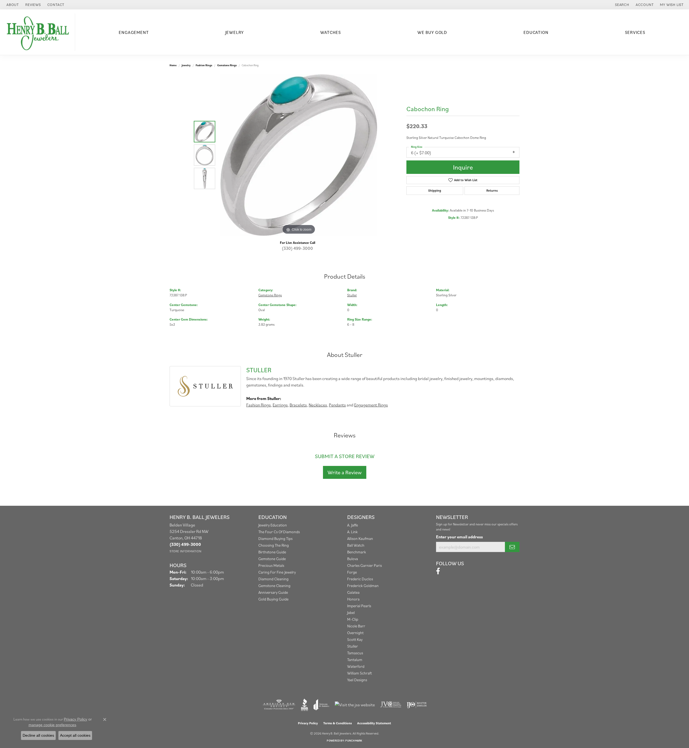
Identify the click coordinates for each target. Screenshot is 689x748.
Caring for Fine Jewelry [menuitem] (277, 572)
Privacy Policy (308, 723)
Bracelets (298, 405)
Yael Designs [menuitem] (357, 679)
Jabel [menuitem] (351, 612)
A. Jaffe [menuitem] (352, 525)
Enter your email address (459, 536)
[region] (298, 155)
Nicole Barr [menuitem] (356, 625)
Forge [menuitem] (352, 572)
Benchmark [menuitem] (356, 551)
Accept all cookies (75, 735)
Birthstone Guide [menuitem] (272, 551)
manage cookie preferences (52, 725)
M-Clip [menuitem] (352, 619)
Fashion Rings (204, 65)
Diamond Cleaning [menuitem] (273, 578)
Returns (492, 190)
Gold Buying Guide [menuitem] (273, 599)
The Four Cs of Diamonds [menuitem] (279, 531)
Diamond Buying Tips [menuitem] (275, 538)
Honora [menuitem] (353, 599)
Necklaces (318, 405)
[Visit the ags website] (279, 704)
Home (173, 65)
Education (535, 32)
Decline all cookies (38, 735)
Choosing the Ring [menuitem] (273, 545)
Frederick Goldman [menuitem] (363, 585)
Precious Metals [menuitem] (271, 565)
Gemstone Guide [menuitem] (272, 558)
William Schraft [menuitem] (359, 673)
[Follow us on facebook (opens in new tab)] (438, 571)
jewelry (186, 65)
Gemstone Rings (227, 65)
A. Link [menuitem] (352, 531)
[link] (12, 4)
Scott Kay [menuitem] (355, 639)
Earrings (280, 405)
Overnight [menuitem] (355, 632)
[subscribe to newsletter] (512, 547)
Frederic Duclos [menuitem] (360, 578)
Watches (330, 32)
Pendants (337, 405)
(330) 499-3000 (297, 248)
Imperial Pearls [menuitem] (359, 605)
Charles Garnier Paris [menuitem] (364, 565)
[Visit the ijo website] (417, 704)
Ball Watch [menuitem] (355, 545)
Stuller (352, 295)
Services (635, 32)
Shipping (434, 190)
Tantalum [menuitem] (354, 659)
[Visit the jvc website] (390, 704)
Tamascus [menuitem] (355, 652)
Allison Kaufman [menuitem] (360, 538)
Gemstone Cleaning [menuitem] (274, 585)
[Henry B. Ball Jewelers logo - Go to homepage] (39, 32)
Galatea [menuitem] (353, 592)
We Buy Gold (432, 32)
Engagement (134, 32)
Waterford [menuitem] (355, 666)
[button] (621, 4)
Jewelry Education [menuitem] (272, 525)
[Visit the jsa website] (355, 704)
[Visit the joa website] (321, 704)
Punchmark (353, 740)
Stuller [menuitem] (352, 646)
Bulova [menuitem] (352, 558)
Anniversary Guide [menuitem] (273, 592)
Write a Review (345, 472)
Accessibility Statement (374, 723)
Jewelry (234, 32)
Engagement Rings (371, 405)
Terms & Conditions (337, 723)
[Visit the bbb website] (304, 704)
